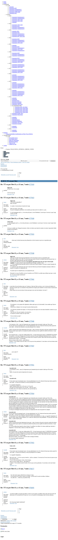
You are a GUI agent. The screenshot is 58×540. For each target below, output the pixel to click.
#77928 (31, 218)
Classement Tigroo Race (17, 114)
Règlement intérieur (13, 141)
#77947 (31, 346)
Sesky (5, 202)
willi (11, 520)
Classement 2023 (16, 32)
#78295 (31, 488)
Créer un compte (25, 162)
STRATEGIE (4, 165)
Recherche (5, 156)
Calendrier (11, 6)
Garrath (5, 327)
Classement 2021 (16, 46)
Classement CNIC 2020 (17, 62)
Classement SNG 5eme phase (21, 112)
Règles (4, 154)
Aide (4, 155)
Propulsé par (3, 522)
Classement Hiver (16, 119)
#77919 (31, 184)
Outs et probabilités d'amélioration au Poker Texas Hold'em (19, 134)
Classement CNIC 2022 (17, 49)
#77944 (31, 301)
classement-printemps (16, 101)
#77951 (31, 365)
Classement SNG (13, 13)
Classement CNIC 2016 (17, 80)
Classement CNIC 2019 (17, 67)
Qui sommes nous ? (13, 137)
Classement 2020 (16, 53)
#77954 (31, 393)
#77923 (31, 198)
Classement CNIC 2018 (17, 72)
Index (4, 151)
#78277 (31, 469)
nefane (5, 259)
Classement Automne (16, 103)
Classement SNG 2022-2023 (18, 36)
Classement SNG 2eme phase (21, 108)
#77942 (31, 279)
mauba (8, 520)
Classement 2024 (16, 26)
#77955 (31, 443)
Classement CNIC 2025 (17, 21)
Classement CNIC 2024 (17, 19)
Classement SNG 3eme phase (21, 109)
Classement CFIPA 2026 (14, 12)
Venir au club (12, 143)
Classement (14, 99)
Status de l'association (14, 140)
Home (4, 1)
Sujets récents (6, 153)
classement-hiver (15, 100)
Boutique (5, 132)
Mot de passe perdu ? (5, 162)
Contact (5, 145)
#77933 (31, 234)
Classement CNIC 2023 (17, 42)
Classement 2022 (16, 39)
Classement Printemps (17, 121)
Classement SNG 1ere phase (21, 107)
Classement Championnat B (15, 10)
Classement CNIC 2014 (17, 95)
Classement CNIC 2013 (17, 104)
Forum (4, 3)
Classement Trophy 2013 (17, 113)
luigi (5, 238)
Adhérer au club (12, 144)
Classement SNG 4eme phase (21, 110)
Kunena (2, 163)
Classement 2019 (16, 58)
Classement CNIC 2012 (17, 122)
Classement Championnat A (15, 9)
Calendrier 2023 (15, 31)
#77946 (31, 321)
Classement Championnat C (18, 78)
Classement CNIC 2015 (17, 87)
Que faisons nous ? (13, 139)
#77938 (31, 253)
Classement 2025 (13, 8)
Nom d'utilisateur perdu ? (16, 162)
